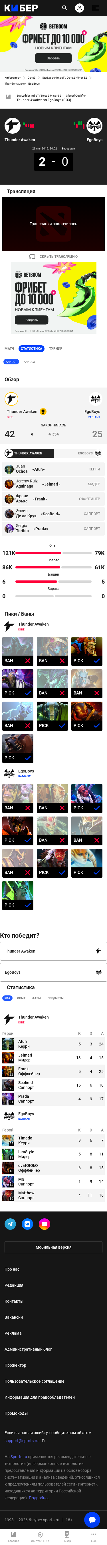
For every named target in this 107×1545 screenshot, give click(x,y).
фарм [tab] (36, 998)
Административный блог (28, 1349)
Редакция (14, 1285)
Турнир (55, 349)
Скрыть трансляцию (59, 257)
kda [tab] (7, 998)
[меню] (95, 8)
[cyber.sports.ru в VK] (28, 1225)
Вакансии (14, 1317)
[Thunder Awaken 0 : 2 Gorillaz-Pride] (31, 126)
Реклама (13, 1333)
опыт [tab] (21, 998)
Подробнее (39, 1498)
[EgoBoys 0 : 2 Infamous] (77, 126)
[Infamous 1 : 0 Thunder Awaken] (26, 125)
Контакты (14, 1301)
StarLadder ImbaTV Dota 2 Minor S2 (64, 77)
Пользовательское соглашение (34, 1381)
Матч (9, 349)
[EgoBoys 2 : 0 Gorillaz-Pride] (81, 123)
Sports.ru (19, 1456)
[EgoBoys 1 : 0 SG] (74, 123)
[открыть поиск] (65, 8)
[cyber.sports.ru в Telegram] (11, 1225)
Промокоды (16, 1413)
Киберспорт (13, 77)
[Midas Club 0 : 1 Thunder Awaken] (24, 123)
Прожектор (15, 1365)
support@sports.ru (22, 1440)
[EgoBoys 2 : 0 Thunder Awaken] (33, 126)
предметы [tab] (56, 998)
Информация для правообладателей (40, 1397)
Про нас (12, 1269)
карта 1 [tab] (11, 361)
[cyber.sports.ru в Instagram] (46, 1225)
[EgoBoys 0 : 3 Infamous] (83, 126)
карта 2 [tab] (29, 361)
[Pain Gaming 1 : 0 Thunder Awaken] (28, 125)
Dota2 (31, 77)
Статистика (31, 349)
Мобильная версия (54, 1247)
